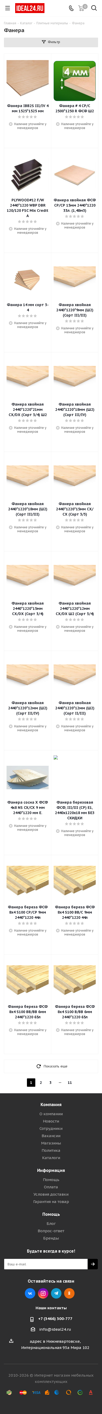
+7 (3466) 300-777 (55, 1318)
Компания (51, 1104)
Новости (51, 1121)
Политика (51, 1150)
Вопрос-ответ (51, 1230)
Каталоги (51, 1157)
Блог (51, 1223)
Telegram (56, 1293)
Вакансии (51, 1135)
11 (70, 1082)
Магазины (51, 1143)
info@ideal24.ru (55, 1329)
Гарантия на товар (51, 1201)
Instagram (43, 1293)
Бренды (51, 1238)
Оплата (51, 1186)
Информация (51, 1170)
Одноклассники (69, 1293)
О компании (51, 1113)
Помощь (51, 1179)
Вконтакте (30, 1293)
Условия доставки (51, 1194)
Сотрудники (51, 1128)
